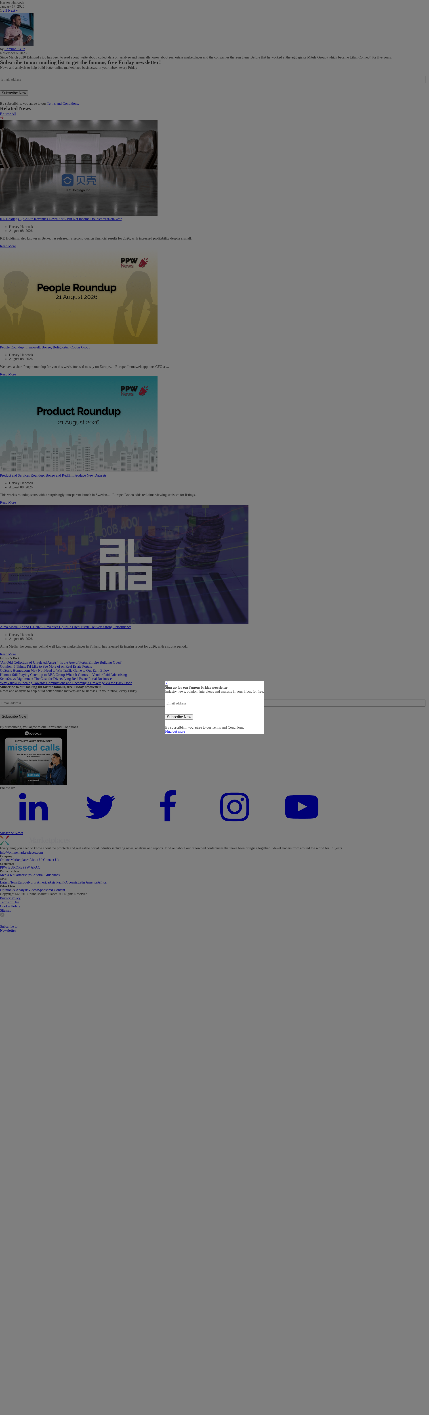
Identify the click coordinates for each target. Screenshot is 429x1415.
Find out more (175, 731)
